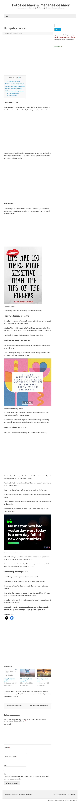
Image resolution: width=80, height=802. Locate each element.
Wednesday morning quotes (14, 91)
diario (9, 33)
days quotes (26, 691)
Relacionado (12, 95)
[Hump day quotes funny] (44, 673)
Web (5, 765)
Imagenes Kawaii (53, 800)
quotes (13, 691)
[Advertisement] (27, 56)
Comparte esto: (13, 93)
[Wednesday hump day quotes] (27, 673)
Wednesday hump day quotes (15, 86)
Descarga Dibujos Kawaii (66, 39)
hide (19, 77)
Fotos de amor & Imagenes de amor (41, 5)
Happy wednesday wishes (13, 88)
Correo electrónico (10, 756)
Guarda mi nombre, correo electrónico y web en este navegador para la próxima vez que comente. (26, 778)
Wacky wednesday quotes (29, 694)
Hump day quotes (13, 81)
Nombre (7, 748)
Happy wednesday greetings (14, 84)
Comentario (8, 724)
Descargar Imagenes (71, 800)
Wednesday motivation (13, 705)
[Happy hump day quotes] (11, 673)
